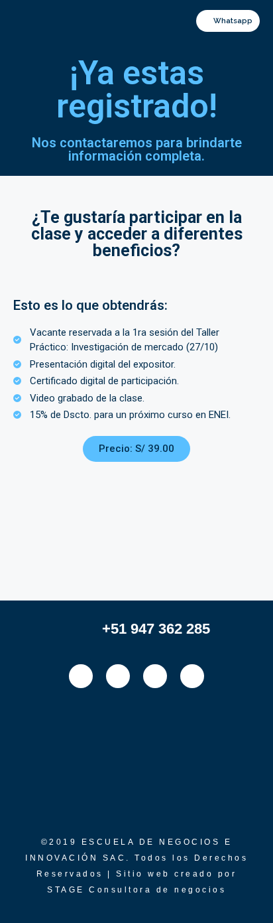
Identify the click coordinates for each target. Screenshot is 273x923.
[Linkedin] (155, 676)
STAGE (68, 889)
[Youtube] (192, 676)
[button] (45, 19)
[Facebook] (81, 676)
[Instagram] (118, 676)
